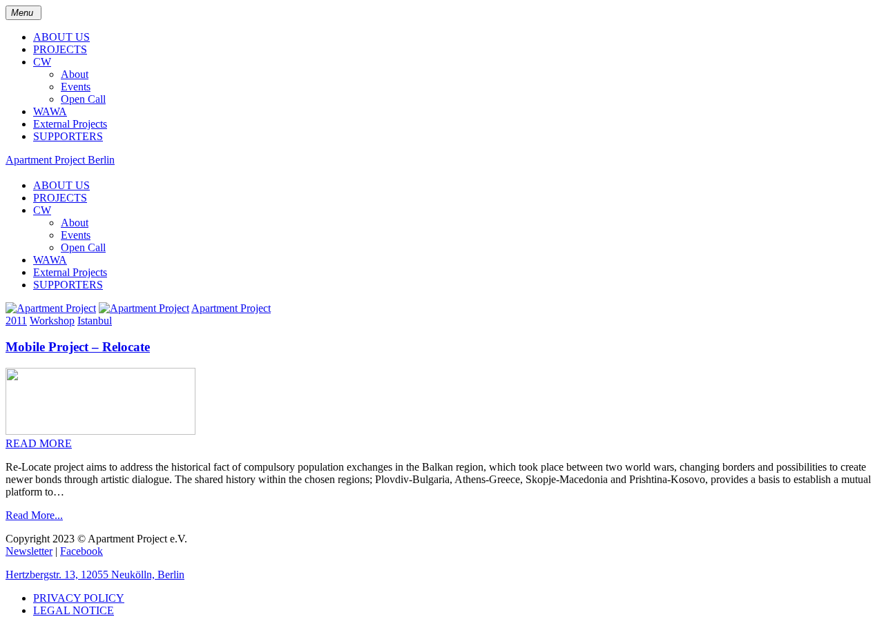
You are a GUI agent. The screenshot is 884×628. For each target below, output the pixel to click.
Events (75, 86)
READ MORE (39, 443)
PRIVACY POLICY (78, 598)
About (74, 74)
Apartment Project (231, 308)
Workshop (52, 320)
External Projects (70, 124)
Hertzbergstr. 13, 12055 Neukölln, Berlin (95, 574)
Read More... (34, 515)
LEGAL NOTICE (73, 610)
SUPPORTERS (68, 136)
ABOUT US (61, 37)
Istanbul (94, 320)
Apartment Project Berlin (60, 160)
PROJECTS (60, 49)
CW (42, 62)
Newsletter (29, 551)
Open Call (83, 99)
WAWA (50, 111)
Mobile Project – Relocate (78, 347)
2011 (16, 320)
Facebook (81, 551)
